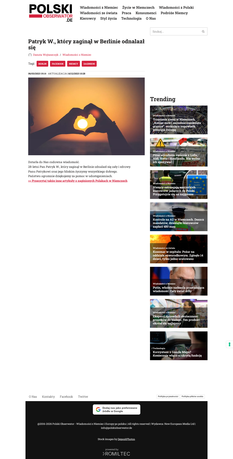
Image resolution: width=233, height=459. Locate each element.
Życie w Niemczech (138, 7)
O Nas (151, 18)
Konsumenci (146, 13)
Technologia (131, 18)
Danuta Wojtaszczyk (45, 54)
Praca (126, 13)
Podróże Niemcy (174, 13)
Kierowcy (88, 18)
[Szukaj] (203, 31)
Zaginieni (89, 63)
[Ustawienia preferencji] (229, 344)
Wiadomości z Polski (176, 7)
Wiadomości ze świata (98, 13)
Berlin (42, 63)
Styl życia (108, 18)
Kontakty (48, 396)
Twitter (83, 396)
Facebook (58, 63)
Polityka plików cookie (192, 396)
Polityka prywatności (168, 396)
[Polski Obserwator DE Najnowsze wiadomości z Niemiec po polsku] (51, 13)
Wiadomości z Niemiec (99, 7)
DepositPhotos (126, 439)
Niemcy (73, 63)
